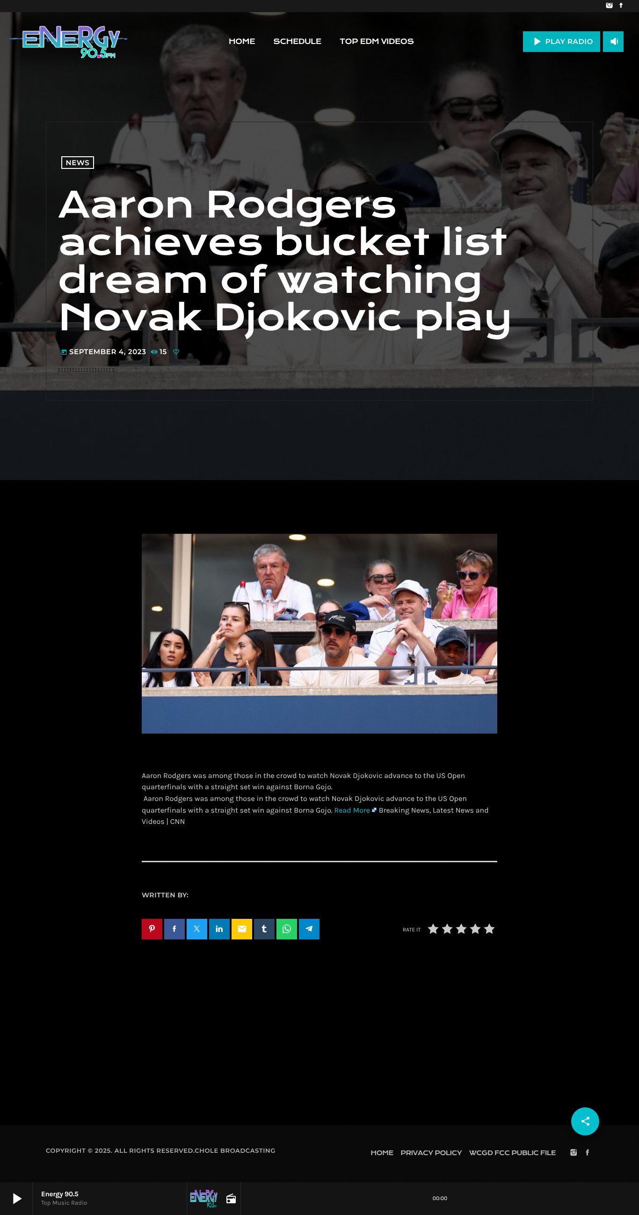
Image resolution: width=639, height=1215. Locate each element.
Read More (352, 810)
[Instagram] (609, 6)
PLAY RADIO (561, 41)
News (78, 162)
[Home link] (68, 41)
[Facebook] (620, 6)
